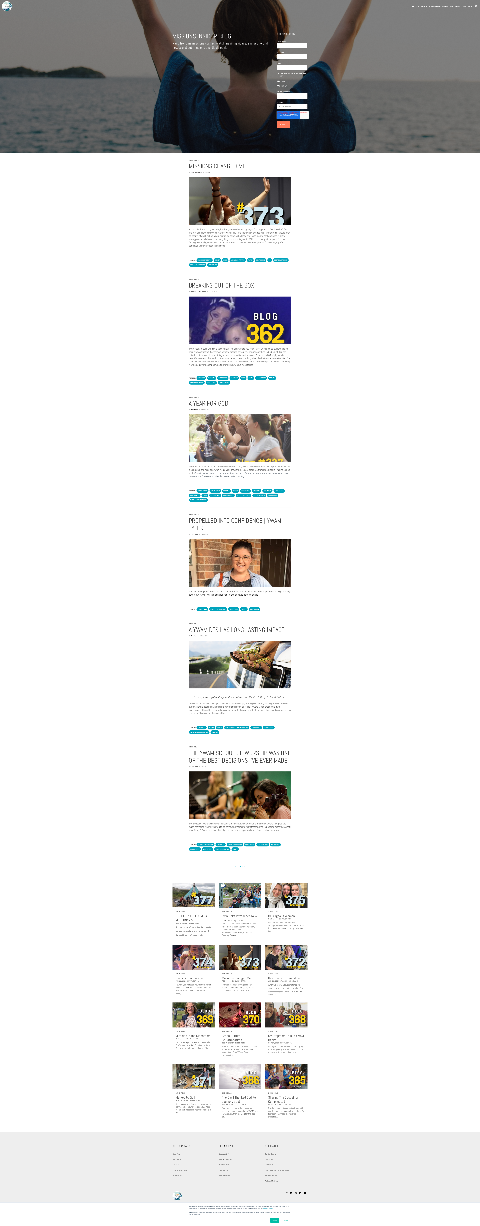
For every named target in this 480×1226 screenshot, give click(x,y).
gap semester (259, 495)
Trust (235, 490)
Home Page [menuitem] (176, 1154)
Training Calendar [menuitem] (271, 1154)
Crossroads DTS (204, 260)
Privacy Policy (268, 1208)
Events (446, 6)
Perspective (263, 844)
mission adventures (198, 500)
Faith (250, 260)
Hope (225, 260)
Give (457, 6)
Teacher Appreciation (199, 732)
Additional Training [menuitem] (271, 1181)
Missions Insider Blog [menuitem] (179, 1170)
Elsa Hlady (194, 409)
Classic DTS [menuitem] (269, 1159)
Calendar (434, 6)
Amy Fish (194, 636)
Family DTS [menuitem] (269, 1165)
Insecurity (222, 378)
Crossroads (228, 495)
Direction (246, 490)
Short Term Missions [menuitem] (225, 1159)
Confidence (260, 260)
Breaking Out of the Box (221, 285)
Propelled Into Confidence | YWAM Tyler (235, 524)
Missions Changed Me (217, 166)
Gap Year (256, 490)
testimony (212, 264)
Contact (467, 6)
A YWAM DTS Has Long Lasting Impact (236, 630)
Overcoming (224, 382)
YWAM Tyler (215, 490)
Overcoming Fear (235, 844)
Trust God (233, 609)
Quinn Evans (195, 172)
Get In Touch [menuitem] (176, 1159)
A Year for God (208, 403)
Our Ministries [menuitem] (177, 1175)
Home (415, 6)
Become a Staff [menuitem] (223, 1154)
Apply (424, 6)
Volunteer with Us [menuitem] (224, 1175)
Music (235, 849)
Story (211, 727)
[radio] (292, 81)
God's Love (211, 382)
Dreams (226, 490)
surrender (272, 495)
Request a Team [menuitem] (224, 1165)
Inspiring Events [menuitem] (224, 1170)
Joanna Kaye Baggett (198, 291)
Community (194, 495)
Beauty (272, 378)
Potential (275, 844)
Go (270, 260)
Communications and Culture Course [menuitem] (277, 1170)
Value (219, 727)
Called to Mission (197, 264)
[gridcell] (240, 357)
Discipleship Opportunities (237, 727)
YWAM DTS (267, 490)
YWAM (205, 495)
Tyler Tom (194, 534)
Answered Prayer (238, 260)
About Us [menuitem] (175, 1165)
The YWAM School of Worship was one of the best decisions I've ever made (240, 756)
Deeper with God (280, 260)
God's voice (202, 490)
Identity (211, 378)
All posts (240, 867)
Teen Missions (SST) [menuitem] (271, 1175)
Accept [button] (274, 1220)
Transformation (222, 849)
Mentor (215, 732)
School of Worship (218, 609)
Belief (217, 260)
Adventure (279, 490)
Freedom (234, 378)
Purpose (201, 378)
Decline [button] (285, 1220)
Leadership (207, 849)
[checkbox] (292, 83)
